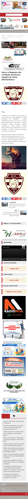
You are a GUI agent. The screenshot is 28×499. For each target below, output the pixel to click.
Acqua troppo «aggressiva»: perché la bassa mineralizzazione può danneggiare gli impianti (14, 462)
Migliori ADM (14, 268)
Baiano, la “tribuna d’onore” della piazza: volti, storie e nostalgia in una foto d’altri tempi (14, 439)
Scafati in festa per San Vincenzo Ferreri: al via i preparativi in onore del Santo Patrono (14, 433)
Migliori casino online (14, 291)
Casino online (14, 280)
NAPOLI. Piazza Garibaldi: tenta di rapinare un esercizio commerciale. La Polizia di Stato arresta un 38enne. (14, 450)
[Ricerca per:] (14, 14)
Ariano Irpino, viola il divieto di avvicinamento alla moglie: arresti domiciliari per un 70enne (12, 476)
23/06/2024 (5, 83)
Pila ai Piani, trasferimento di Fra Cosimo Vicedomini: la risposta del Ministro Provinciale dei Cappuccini (13, 427)
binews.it (12, 83)
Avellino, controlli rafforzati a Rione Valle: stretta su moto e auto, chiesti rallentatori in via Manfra (14, 456)
